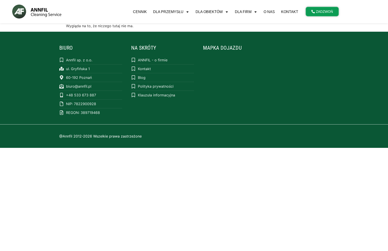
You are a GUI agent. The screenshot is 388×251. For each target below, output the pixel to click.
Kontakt (289, 12)
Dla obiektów (209, 12)
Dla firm (243, 12)
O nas (269, 12)
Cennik (140, 12)
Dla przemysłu (168, 12)
